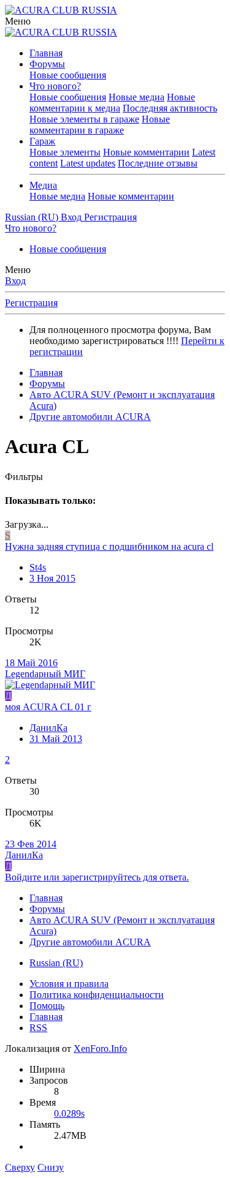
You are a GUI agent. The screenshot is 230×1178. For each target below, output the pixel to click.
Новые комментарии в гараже (99, 124)
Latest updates (87, 163)
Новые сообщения (67, 75)
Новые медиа (136, 97)
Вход (15, 281)
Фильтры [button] (24, 476)
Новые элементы (65, 152)
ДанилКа (48, 727)
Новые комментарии (146, 152)
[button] (18, 21)
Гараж (42, 141)
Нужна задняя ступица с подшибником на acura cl (109, 546)
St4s (37, 567)
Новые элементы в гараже (84, 119)
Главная (46, 53)
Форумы (47, 64)
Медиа (43, 185)
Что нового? (55, 86)
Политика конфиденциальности (96, 994)
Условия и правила (69, 983)
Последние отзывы (157, 163)
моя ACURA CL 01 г (48, 707)
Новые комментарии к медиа (112, 102)
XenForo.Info (100, 1048)
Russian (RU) (56, 963)
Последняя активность (170, 108)
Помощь (46, 1005)
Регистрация (31, 303)
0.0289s (69, 1113)
